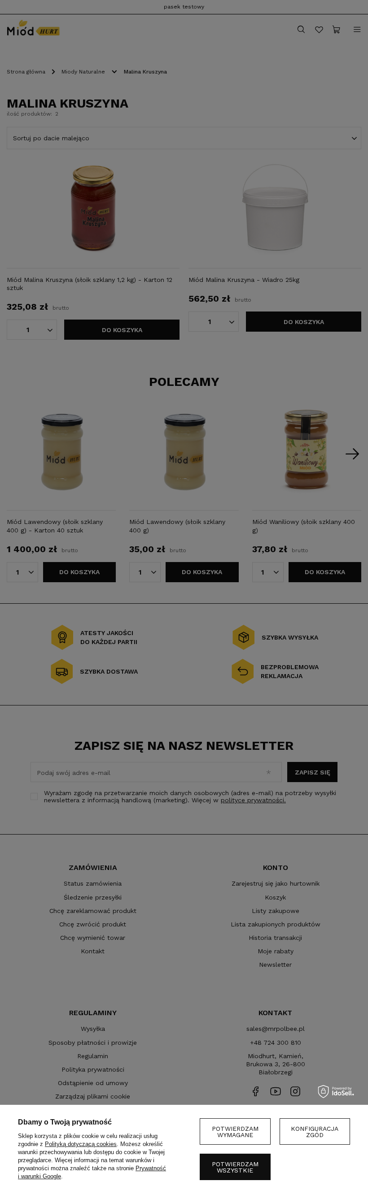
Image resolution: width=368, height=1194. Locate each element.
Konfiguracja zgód (314, 1131)
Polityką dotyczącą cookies (81, 1144)
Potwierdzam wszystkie (235, 1167)
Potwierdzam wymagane (235, 1131)
